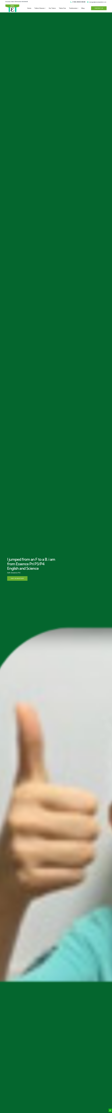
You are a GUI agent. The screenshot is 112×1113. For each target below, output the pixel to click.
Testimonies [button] (73, 8)
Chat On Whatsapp (26, 577)
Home (29, 8)
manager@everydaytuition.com (97, 2)
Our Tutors (52, 8)
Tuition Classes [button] (39, 8)
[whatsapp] (110, 1110)
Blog (82, 8)
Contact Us (99, 8)
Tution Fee (62, 8)
